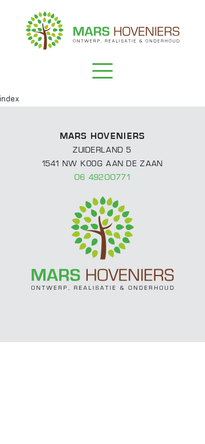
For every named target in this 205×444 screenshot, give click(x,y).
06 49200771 (102, 178)
